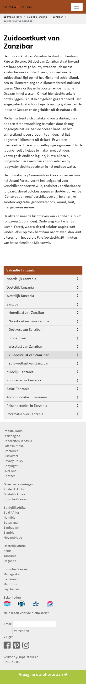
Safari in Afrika (14, 446)
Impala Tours (14, 16)
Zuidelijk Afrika (14, 489)
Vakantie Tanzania (37, 16)
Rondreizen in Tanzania (23, 380)
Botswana (11, 522)
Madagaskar (12, 574)
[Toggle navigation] (77, 7)
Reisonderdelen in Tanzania (26, 405)
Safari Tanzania (18, 388)
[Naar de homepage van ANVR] (7, 603)
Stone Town (17, 338)
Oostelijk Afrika (14, 494)
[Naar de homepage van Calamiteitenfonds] (21, 603)
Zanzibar (57, 16)
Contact (9, 476)
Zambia (9, 532)
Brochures (11, 451)
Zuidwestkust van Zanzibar (28, 363)
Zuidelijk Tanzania (20, 371)
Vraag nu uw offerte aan (41, 674)
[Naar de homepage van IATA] (35, 603)
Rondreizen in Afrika (18, 441)
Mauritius (10, 584)
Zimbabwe (11, 527)
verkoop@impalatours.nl (21, 657)
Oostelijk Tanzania (20, 287)
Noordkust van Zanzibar (26, 312)
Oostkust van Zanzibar (25, 329)
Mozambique (13, 537)
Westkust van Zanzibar (25, 346)
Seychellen (11, 589)
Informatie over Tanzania (24, 414)
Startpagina (12, 436)
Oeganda (10, 561)
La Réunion (12, 579)
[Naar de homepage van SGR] (50, 603)
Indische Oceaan (15, 499)
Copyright (11, 466)
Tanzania (10, 556)
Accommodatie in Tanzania (26, 397)
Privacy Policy (13, 461)
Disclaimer (11, 456)
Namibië (9, 517)
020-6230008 (12, 662)
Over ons (10, 471)
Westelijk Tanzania (20, 295)
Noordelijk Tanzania (21, 278)
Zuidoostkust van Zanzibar (29, 355)
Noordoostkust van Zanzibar (30, 321)
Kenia (7, 551)
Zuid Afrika (11, 512)
